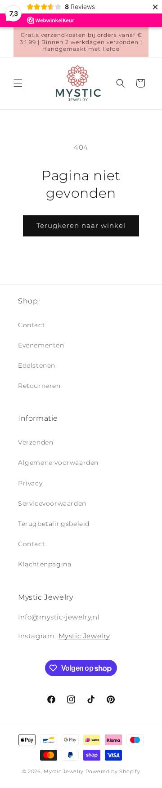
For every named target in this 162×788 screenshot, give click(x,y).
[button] (18, 83)
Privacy (30, 483)
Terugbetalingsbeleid (54, 524)
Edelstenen (36, 365)
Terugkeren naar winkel (81, 225)
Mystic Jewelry (84, 636)
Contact (31, 325)
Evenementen (41, 345)
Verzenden (35, 442)
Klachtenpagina (44, 564)
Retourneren (39, 386)
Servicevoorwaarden (52, 503)
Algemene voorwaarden (58, 463)
